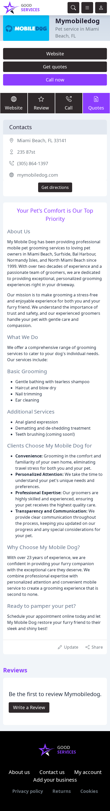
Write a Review (29, 707)
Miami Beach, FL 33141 (42, 140)
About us (19, 772)
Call (69, 108)
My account (88, 772)
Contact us (52, 772)
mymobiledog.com (37, 175)
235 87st (26, 152)
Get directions (55, 187)
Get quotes (55, 67)
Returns (61, 791)
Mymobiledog (77, 20)
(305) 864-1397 (32, 163)
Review (41, 108)
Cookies (89, 791)
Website (55, 54)
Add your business (55, 779)
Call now (55, 80)
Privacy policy (27, 791)
